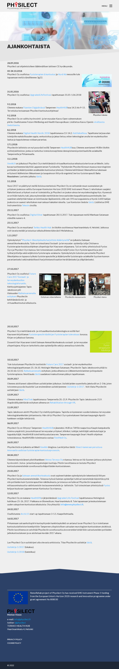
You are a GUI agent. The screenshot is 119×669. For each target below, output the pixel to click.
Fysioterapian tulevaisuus (67, 334)
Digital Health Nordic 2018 (36, 133)
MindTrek (28, 399)
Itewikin (44, 447)
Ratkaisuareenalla (27, 293)
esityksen (11, 296)
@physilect (20, 622)
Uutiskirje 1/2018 (15, 552)
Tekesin (25, 205)
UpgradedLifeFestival (40, 94)
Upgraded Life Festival (68, 498)
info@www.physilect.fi (72, 504)
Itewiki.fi (11, 163)
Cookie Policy (14, 643)
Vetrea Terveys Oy (54, 459)
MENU (104, 6)
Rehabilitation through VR (62, 402)
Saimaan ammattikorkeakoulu (36, 475)
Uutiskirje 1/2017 (75, 386)
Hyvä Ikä (62, 74)
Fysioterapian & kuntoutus (42, 74)
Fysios (107, 485)
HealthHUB (61, 107)
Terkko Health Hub (42, 227)
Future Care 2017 (55, 364)
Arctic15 (25, 514)
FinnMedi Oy (60, 437)
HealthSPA (36, 498)
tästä (38, 176)
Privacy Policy (14, 639)
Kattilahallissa (80, 133)
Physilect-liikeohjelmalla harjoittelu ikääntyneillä (45, 240)
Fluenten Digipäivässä (34, 107)
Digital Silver (36, 214)
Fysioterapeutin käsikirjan (41, 334)
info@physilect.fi (22, 619)
